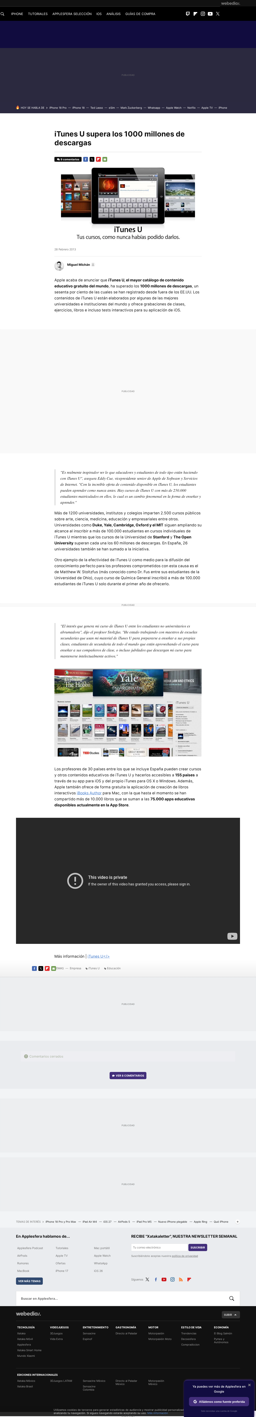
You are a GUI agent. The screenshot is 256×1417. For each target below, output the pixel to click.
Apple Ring (201, 1221)
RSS (181, 1279)
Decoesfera (188, 1339)
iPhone (223, 107)
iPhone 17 (62, 1270)
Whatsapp (154, 107)
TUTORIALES (38, 14)
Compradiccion (190, 1344)
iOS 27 (107, 1221)
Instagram (202, 13)
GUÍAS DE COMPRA (140, 14)
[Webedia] (230, 3)
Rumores (23, 1263)
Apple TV (207, 107)
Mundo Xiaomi (26, 1355)
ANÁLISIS (113, 14)
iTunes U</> (99, 956)
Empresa (75, 968)
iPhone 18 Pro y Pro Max (61, 1221)
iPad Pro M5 (144, 1221)
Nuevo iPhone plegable (173, 1221)
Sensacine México (94, 1380)
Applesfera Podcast (30, 1248)
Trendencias (188, 1333)
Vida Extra (56, 1339)
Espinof (87, 1339)
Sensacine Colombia (89, 1388)
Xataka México (26, 1380)
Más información (157, 1413)
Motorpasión (156, 1333)
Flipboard (195, 13)
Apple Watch (174, 107)
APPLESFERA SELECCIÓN (72, 14)
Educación (114, 968)
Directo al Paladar (126, 1333)
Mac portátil (102, 1248)
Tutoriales (62, 1248)
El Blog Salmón (223, 1333)
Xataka (21, 1333)
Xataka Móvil (25, 1339)
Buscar (231, 1298)
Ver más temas (29, 1281)
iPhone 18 (78, 107)
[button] (80, 264)
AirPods (22, 1255)
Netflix (191, 107)
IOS (99, 14)
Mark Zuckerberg (131, 107)
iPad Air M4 (90, 1221)
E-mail (104, 159)
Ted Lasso (96, 107)
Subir (228, 1314)
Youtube (210, 13)
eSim (112, 107)
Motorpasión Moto (160, 1339)
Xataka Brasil (25, 1386)
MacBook (23, 1270)
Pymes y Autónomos (221, 1340)
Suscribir (198, 1247)
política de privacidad (185, 1255)
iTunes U (94, 968)
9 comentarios (70, 159)
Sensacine (89, 1333)
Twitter (217, 13)
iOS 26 (98, 1270)
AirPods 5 (124, 1221)
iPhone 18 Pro (58, 107)
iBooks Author (89, 793)
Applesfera (24, 1344)
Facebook (85, 159)
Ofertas (60, 1263)
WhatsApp (101, 1263)
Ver (130, 1075)
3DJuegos (56, 1333)
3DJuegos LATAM (61, 1380)
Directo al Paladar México (126, 1382)
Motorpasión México (156, 1382)
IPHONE (17, 14)
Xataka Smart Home (29, 1350)
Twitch (188, 13)
